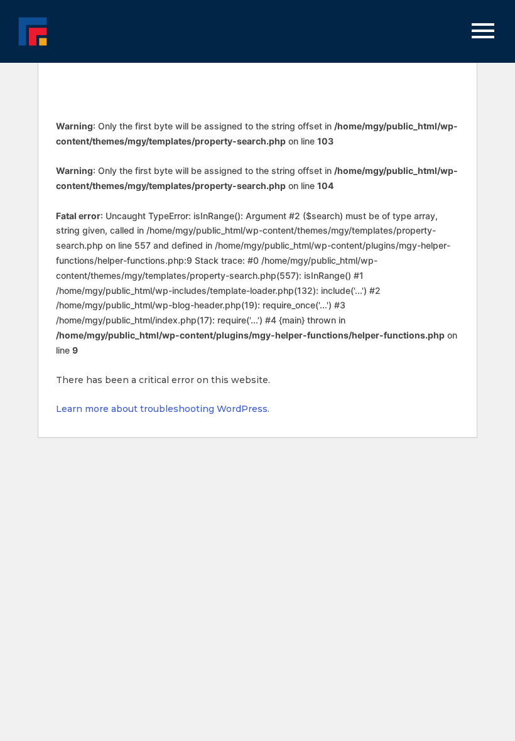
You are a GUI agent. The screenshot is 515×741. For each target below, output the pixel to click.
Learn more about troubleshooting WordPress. (162, 408)
